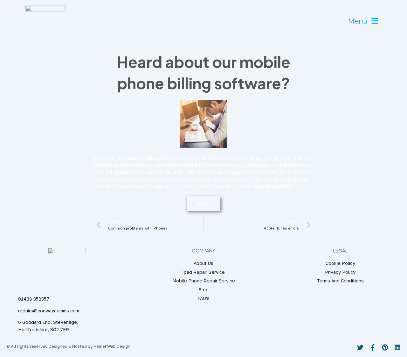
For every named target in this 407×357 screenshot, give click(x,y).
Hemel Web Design (111, 346)
